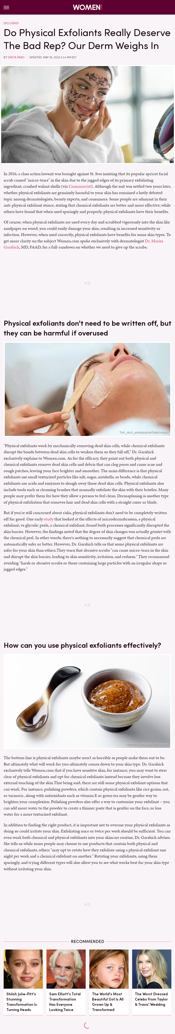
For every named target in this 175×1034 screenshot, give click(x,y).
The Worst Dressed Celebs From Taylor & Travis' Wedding (151, 999)
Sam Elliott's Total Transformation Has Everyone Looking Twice (65, 1002)
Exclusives (11, 23)
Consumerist (80, 186)
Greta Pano (16, 57)
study (49, 519)
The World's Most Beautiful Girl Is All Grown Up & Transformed (108, 1002)
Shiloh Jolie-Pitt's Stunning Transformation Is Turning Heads (21, 1002)
